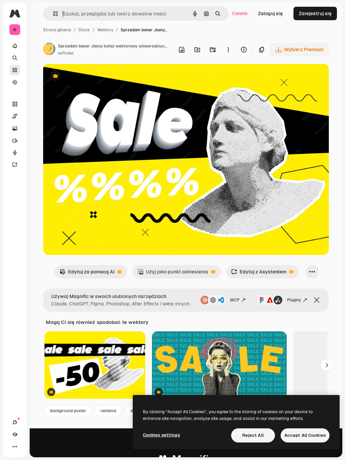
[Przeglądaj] (14, 82)
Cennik (240, 13)
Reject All (253, 435)
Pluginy (294, 300)
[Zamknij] (317, 300)
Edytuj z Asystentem (258, 273)
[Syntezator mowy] (14, 152)
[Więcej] (14, 446)
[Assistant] (14, 164)
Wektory (105, 30)
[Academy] (14, 434)
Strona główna (57, 30)
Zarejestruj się (315, 13)
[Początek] (14, 45)
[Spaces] (14, 116)
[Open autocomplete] (52, 13)
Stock (84, 30)
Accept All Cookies (305, 435)
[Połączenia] (14, 422)
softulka (65, 53)
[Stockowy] (14, 70)
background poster (68, 411)
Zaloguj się (270, 13)
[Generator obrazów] (14, 128)
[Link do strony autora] (49, 50)
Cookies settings (161, 435)
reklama (108, 411)
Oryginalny (89, 76)
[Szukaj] (14, 58)
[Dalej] (327, 365)
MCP (235, 300)
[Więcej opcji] (228, 49)
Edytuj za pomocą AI (87, 273)
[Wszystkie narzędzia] (14, 104)
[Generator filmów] (14, 140)
